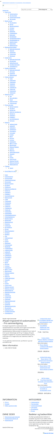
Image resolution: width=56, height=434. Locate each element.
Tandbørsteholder (15, 65)
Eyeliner (12, 149)
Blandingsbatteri (14, 26)
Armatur (12, 28)
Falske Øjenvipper (14, 152)
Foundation (13, 131)
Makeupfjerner (14, 164)
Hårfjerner (12, 110)
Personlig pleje (9, 105)
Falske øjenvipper (10, 278)
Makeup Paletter (14, 147)
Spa (11, 96)
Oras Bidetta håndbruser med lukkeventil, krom (45, 327)
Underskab (13, 54)
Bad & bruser (8, 21)
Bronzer (12, 138)
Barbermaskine (14, 107)
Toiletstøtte (13, 91)
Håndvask (12, 56)
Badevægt (12, 35)
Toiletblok (12, 84)
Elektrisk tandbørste (15, 112)
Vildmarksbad (13, 101)
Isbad (11, 100)
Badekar (12, 30)
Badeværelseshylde (15, 59)
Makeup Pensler (14, 161)
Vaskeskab (13, 52)
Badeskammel (13, 45)
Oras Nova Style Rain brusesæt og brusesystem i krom (45, 388)
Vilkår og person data (11, 406)
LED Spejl (12, 72)
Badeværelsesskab (15, 49)
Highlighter (13, 142)
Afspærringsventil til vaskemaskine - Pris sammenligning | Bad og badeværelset (17, 2)
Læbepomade (13, 124)
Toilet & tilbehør (9, 77)
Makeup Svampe (14, 163)
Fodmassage (13, 103)
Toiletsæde (13, 80)
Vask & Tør (8, 12)
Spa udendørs (13, 98)
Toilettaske (13, 82)
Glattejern (12, 115)
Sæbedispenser (14, 63)
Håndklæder (13, 37)
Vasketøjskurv (13, 66)
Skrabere (12, 108)
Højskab (12, 51)
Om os (7, 402)
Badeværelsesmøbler (11, 47)
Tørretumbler (13, 16)
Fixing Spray (13, 159)
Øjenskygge (13, 145)
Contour (12, 140)
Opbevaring (8, 58)
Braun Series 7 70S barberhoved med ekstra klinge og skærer (46, 367)
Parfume (12, 121)
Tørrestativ (13, 19)
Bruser (11, 24)
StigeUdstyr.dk (9, 420)
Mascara (12, 150)
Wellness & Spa (9, 94)
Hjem (6, 175)
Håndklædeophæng (15, 38)
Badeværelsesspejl (15, 70)
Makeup (7, 122)
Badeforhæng (13, 42)
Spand (11, 168)
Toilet (11, 79)
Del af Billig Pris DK (10, 171)
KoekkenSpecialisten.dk (11, 418)
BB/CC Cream (13, 143)
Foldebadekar (13, 33)
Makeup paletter (9, 273)
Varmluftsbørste (14, 119)
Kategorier (6, 10)
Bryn (11, 156)
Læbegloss (13, 128)
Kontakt (7, 404)
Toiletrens (12, 86)
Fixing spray (8, 285)
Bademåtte (13, 44)
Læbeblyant (13, 129)
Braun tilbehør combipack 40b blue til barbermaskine (46, 346)
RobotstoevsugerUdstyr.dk (12, 417)
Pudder (12, 135)
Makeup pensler (9, 287)
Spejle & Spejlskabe (10, 68)
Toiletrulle (12, 89)
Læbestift (12, 126)
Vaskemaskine (14, 14)
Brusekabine (13, 23)
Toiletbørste (13, 87)
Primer (11, 157)
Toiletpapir (13, 93)
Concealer (12, 133)
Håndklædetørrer (14, 40)
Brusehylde (13, 61)
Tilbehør (7, 166)
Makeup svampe (9, 289)
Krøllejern (12, 117)
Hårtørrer (12, 114)
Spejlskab (12, 73)
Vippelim (12, 154)
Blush (11, 136)
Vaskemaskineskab (15, 17)
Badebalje (12, 31)
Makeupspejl (13, 75)
